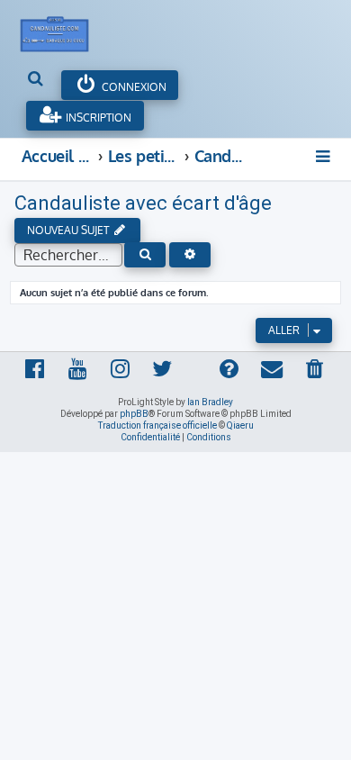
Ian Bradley (210, 402)
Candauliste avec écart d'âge (143, 203)
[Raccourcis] (323, 156)
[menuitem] (36, 80)
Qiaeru (240, 425)
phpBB (134, 414)
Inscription (97, 117)
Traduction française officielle (157, 425)
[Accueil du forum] (64, 30)
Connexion (132, 87)
